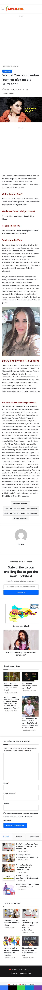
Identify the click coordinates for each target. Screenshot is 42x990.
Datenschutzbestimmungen (21, 973)
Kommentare (34, 837)
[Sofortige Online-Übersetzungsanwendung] (8, 858)
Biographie (14, 66)
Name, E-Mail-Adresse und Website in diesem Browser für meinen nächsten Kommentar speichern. (20, 816)
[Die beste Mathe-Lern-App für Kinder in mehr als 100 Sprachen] (11, 941)
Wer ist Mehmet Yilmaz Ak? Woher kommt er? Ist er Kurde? (10, 686)
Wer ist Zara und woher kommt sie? (21, 508)
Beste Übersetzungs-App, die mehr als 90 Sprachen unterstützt (27, 846)
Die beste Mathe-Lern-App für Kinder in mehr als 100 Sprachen (11, 951)
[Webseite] (21, 548)
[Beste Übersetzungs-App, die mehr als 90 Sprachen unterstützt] (8, 847)
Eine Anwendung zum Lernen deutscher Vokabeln (27, 885)
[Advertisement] (21, 39)
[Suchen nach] (39, 9)
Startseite (6, 66)
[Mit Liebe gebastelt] (15, 8)
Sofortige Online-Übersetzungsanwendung (27, 856)
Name (6, 783)
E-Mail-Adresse (9, 793)
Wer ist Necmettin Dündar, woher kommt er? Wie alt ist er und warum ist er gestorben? (30, 723)
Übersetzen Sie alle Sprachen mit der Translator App (24, 867)
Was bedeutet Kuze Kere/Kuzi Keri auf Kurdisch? (27, 877)
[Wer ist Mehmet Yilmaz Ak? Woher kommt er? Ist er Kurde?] (11, 677)
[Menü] (3, 9)
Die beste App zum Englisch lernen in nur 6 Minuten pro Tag (29, 951)
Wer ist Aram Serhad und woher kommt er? (29, 686)
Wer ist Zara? (21, 518)
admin (7, 89)
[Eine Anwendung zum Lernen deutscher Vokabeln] (8, 889)
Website (6, 803)
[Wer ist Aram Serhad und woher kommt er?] (30, 677)
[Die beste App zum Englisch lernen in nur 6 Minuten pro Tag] (30, 941)
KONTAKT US (28, 970)
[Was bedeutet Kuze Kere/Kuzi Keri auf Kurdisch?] (8, 878)
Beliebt (6, 837)
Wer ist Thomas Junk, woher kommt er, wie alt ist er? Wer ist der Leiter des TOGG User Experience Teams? (11, 702)
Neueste (18, 837)
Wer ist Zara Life (21, 503)
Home (20, 970)
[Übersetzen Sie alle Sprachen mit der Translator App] (8, 868)
